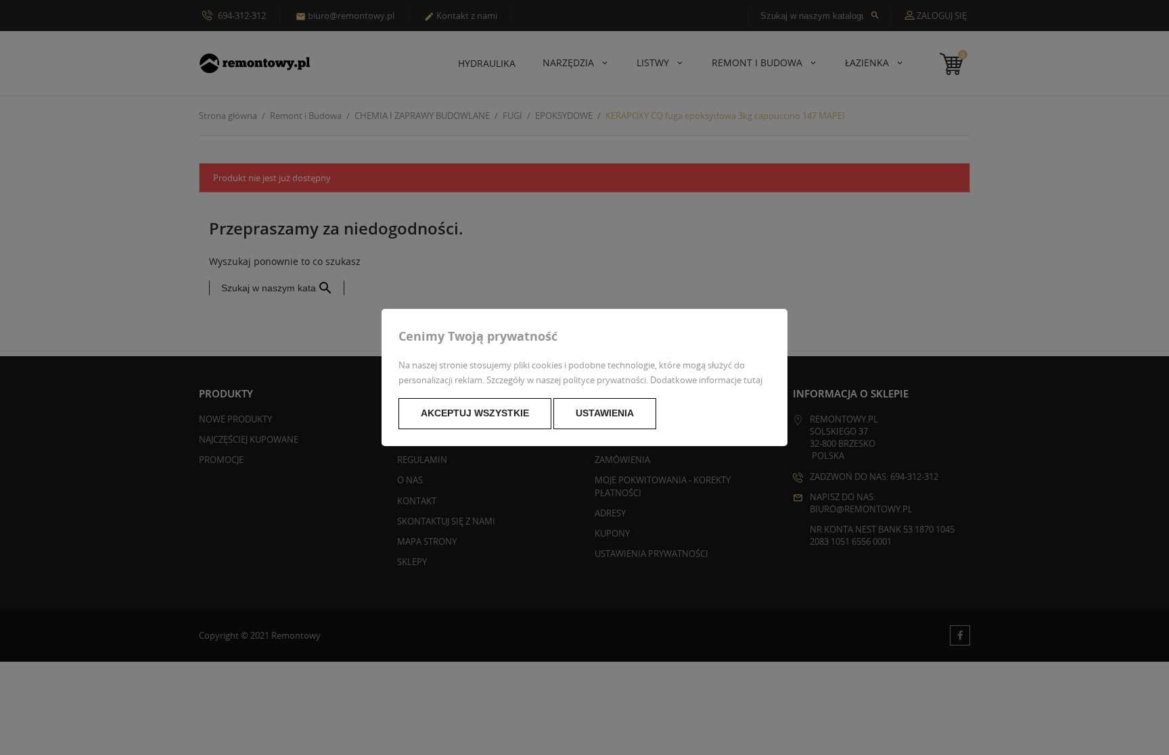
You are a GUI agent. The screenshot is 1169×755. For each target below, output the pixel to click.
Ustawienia (605, 413)
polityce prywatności (604, 380)
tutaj (752, 380)
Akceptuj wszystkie (475, 413)
